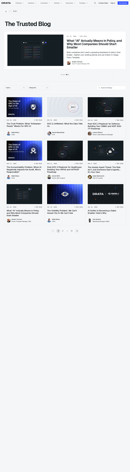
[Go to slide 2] (63, 74)
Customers (44, 3)
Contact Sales (103, 3)
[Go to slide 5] (68, 74)
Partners (57, 3)
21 (72, 231)
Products (19, 3)
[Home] (6, 11)
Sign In (113, 3)
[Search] (95, 3)
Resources (69, 3)
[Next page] (77, 231)
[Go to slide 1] (61, 74)
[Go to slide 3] (65, 74)
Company (82, 3)
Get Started (123, 3)
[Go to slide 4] (66, 74)
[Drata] (6, 3)
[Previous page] (53, 231)
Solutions (31, 3)
